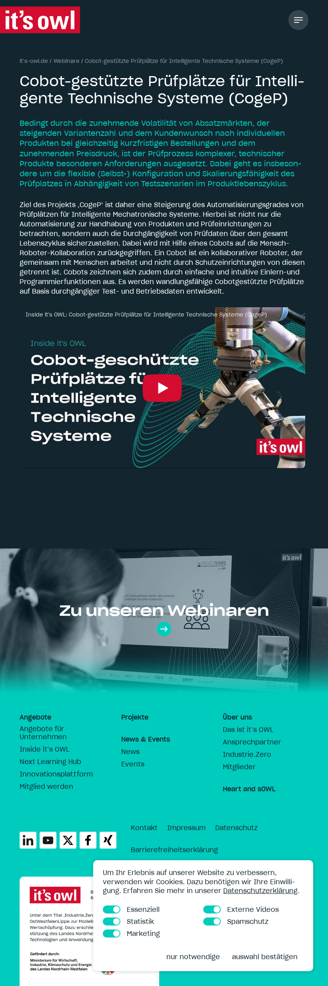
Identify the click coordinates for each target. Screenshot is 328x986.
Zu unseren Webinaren (164, 610)
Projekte (134, 717)
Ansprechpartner (252, 742)
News (130, 752)
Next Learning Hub (50, 762)
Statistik (140, 921)
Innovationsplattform (56, 774)
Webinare (67, 61)
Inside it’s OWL (45, 749)
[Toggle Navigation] (298, 20)
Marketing (143, 934)
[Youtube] (48, 840)
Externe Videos (253, 909)
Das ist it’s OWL (248, 730)
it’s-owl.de (34, 61)
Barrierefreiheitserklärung (174, 850)
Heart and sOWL (249, 789)
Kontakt (144, 828)
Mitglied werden (46, 786)
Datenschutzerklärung (260, 891)
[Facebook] (88, 840)
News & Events (145, 739)
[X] (68, 840)
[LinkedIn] (28, 840)
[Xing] (108, 840)
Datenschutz (236, 828)
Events (132, 764)
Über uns (237, 717)
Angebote (35, 717)
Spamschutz (247, 921)
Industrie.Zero (247, 754)
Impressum (186, 828)
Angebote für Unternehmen (43, 733)
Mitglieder (239, 767)
